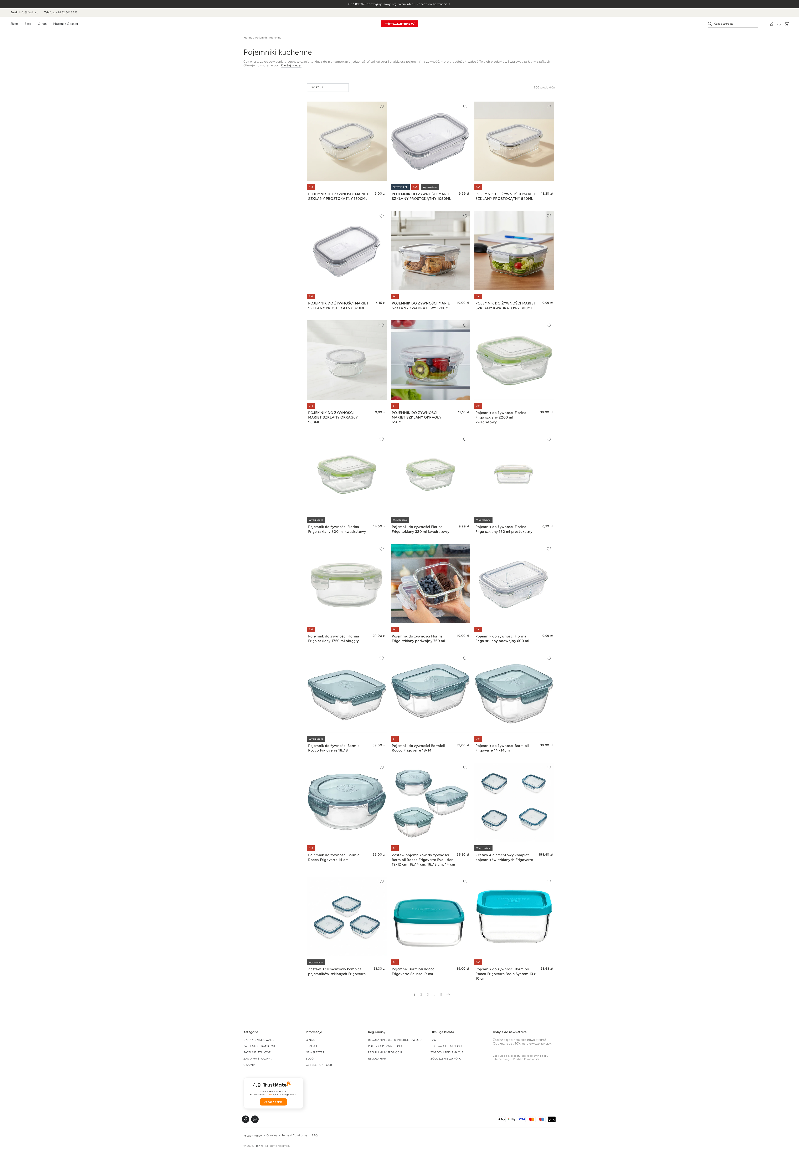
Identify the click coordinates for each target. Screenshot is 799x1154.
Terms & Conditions (294, 1135)
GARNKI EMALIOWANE (258, 1039)
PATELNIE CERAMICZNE (259, 1046)
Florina (247, 37)
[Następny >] (448, 994)
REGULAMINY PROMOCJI (385, 1052)
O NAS (310, 1039)
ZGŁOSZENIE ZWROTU (446, 1058)
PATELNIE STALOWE (257, 1052)
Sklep (14, 24)
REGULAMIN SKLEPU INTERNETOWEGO (395, 1039)
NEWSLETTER (315, 1052)
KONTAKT (312, 1046)
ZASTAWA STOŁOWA (257, 1058)
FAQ (433, 1039)
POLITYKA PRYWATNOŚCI (385, 1046)
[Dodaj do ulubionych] (382, 107)
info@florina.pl (29, 12)
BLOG (310, 1058)
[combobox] (733, 24)
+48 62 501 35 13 (67, 12)
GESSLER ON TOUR (319, 1064)
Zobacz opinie (273, 1101)
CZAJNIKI (249, 1064)
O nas (42, 24)
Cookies (272, 1135)
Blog (28, 24)
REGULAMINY (377, 1058)
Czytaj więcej (291, 65)
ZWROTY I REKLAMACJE (447, 1052)
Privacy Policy (252, 1135)
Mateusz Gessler (65, 24)
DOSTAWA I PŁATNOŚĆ (446, 1046)
